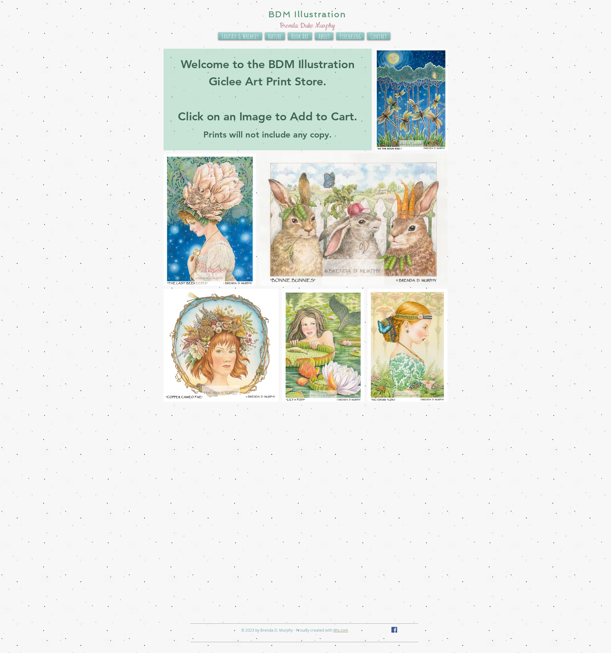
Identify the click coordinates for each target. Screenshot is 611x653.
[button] (268, 99)
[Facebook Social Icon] (394, 630)
